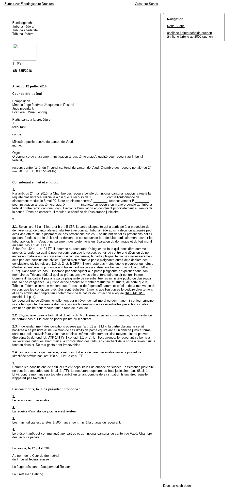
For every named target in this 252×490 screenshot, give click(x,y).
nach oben (183, 486)
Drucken (48, 4)
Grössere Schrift (146, 4)
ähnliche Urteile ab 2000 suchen (190, 36)
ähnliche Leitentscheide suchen (189, 33)
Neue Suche (176, 26)
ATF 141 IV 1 (135, 293)
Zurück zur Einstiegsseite (22, 4)
